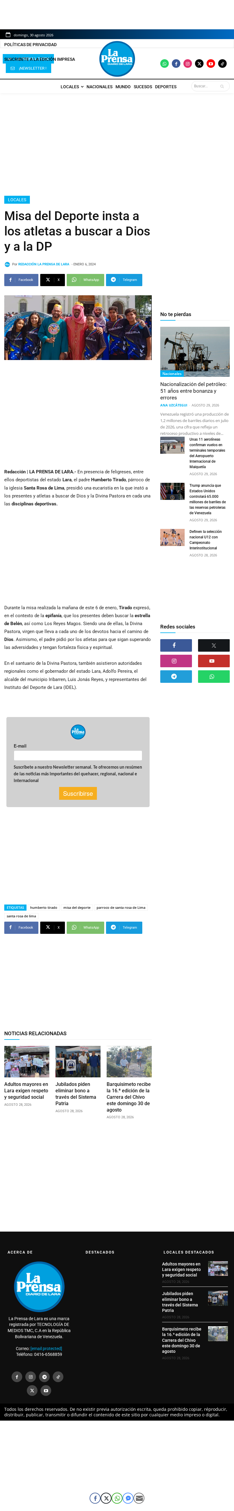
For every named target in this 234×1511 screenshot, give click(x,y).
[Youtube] (211, 63)
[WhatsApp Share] (117, 1498)
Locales (17, 199)
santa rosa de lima (21, 916)
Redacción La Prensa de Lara (43, 264)
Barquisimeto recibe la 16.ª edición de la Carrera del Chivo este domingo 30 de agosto (129, 1096)
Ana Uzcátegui (173, 405)
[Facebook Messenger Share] (127, 1498)
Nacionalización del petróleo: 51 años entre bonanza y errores (193, 391)
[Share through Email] (138, 1498)
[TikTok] (58, 1376)
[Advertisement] (117, 144)
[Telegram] (176, 676)
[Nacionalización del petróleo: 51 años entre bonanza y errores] (195, 352)
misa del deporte (76, 907)
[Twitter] (199, 63)
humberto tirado (43, 907)
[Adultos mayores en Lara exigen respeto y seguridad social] (26, 1062)
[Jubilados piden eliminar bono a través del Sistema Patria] (78, 1062)
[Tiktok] (222, 63)
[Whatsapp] (164, 63)
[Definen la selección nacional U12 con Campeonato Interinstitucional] (172, 537)
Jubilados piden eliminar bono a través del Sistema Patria (75, 1093)
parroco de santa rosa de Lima (121, 907)
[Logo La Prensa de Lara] (117, 59)
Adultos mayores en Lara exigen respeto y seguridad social (26, 1090)
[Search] (223, 86)
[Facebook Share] (95, 1498)
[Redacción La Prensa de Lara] (8, 264)
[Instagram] (187, 63)
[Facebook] (176, 63)
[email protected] (46, 1348)
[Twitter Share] (106, 1498)
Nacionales (172, 373)
